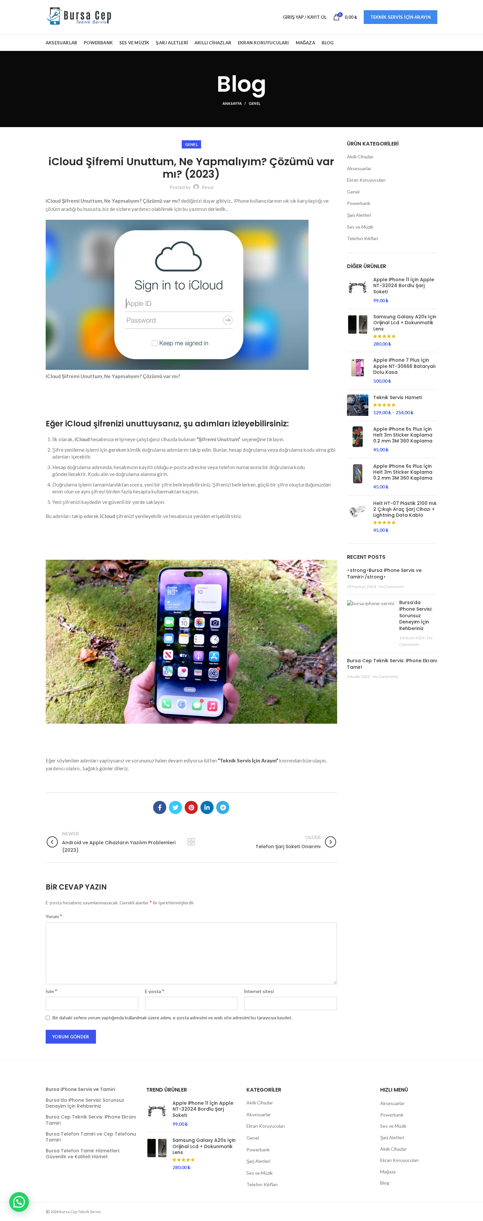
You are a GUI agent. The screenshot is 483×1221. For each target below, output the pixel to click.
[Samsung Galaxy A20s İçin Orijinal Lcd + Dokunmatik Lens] (357, 330)
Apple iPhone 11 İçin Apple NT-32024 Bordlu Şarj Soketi (403, 286)
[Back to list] (191, 842)
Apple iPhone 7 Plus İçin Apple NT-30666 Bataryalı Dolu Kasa (404, 366)
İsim (51, 991)
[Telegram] (222, 807)
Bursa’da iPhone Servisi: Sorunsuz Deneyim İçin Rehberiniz (415, 615)
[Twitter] (175, 807)
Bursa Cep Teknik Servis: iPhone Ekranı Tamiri (392, 663)
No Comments (391, 586)
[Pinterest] (191, 807)
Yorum (54, 916)
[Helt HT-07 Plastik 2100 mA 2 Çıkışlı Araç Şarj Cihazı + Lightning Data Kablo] (357, 516)
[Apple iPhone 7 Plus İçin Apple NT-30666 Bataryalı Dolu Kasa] (357, 370)
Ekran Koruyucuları (366, 180)
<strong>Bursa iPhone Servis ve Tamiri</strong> (384, 573)
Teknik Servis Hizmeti (397, 397)
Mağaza (388, 1171)
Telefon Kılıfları (362, 238)
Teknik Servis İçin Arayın (400, 17)
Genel (255, 103)
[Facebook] (159, 807)
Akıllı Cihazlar (360, 156)
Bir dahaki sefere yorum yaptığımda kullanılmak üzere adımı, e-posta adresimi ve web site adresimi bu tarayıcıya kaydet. (172, 1017)
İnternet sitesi (259, 991)
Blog (384, 1183)
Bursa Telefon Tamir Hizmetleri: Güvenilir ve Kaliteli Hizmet (83, 1154)
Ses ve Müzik (360, 227)
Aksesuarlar (359, 168)
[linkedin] (207, 807)
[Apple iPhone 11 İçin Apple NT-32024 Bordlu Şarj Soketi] (357, 290)
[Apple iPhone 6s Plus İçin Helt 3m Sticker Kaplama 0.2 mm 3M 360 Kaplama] (357, 439)
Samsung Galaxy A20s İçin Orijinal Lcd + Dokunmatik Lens (404, 323)
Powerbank (358, 203)
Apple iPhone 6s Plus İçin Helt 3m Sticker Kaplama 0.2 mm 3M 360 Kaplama (402, 435)
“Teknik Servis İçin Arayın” (248, 760)
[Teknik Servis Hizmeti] (357, 405)
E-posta (154, 991)
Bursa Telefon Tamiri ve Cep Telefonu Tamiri (91, 1137)
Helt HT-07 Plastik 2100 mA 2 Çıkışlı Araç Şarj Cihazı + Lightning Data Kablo (405, 509)
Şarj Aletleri (359, 215)
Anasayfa (232, 103)
